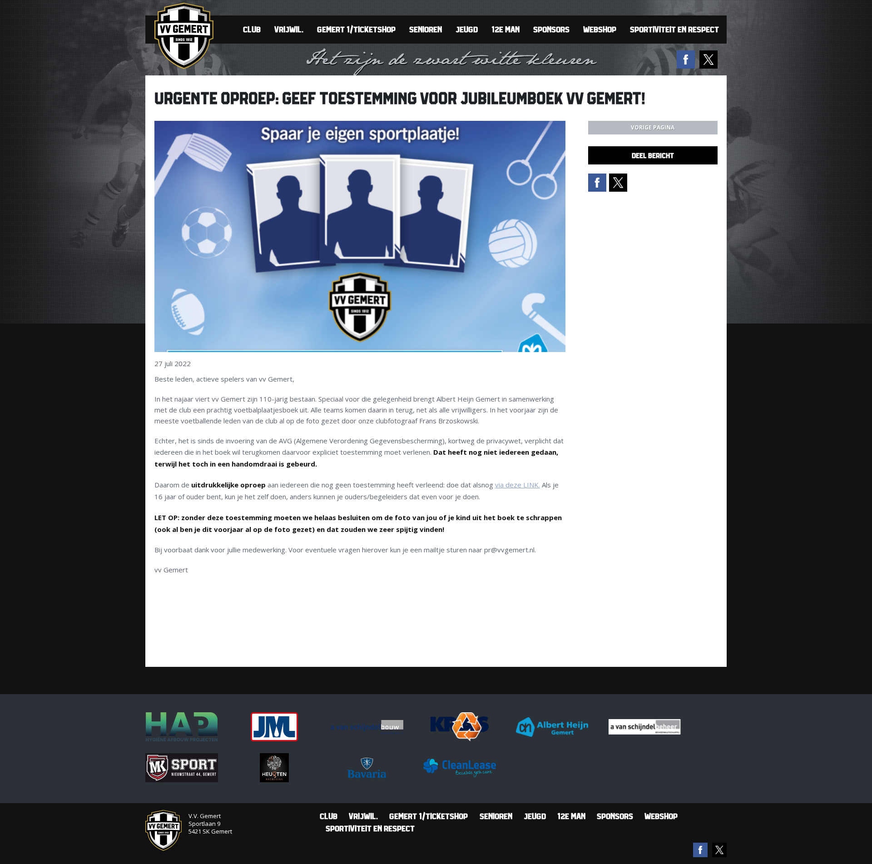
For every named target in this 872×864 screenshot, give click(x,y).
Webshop (599, 29)
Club (252, 29)
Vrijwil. (288, 29)
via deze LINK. (517, 484)
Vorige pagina (652, 127)
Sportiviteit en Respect (674, 29)
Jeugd (467, 29)
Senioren (425, 29)
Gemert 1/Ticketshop (356, 29)
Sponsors (551, 29)
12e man (505, 29)
